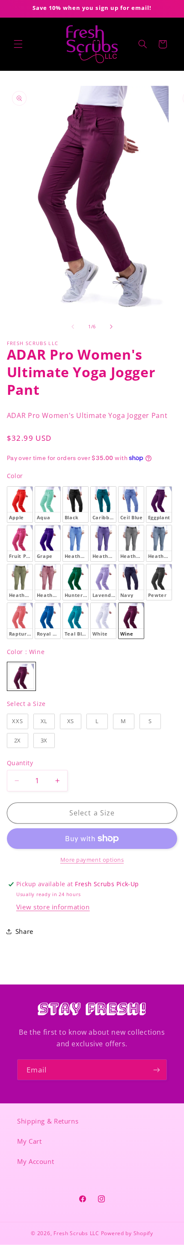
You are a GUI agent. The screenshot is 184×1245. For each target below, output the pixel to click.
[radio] (20, 504)
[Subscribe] (156, 1069)
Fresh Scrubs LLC (76, 1233)
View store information (53, 907)
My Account (35, 1161)
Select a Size (26, 704)
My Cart (29, 1141)
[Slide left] (72, 326)
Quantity (20, 763)
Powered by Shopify (127, 1233)
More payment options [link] (92, 859)
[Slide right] (111, 326)
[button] (18, 44)
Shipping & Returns (47, 1121)
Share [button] (24, 931)
